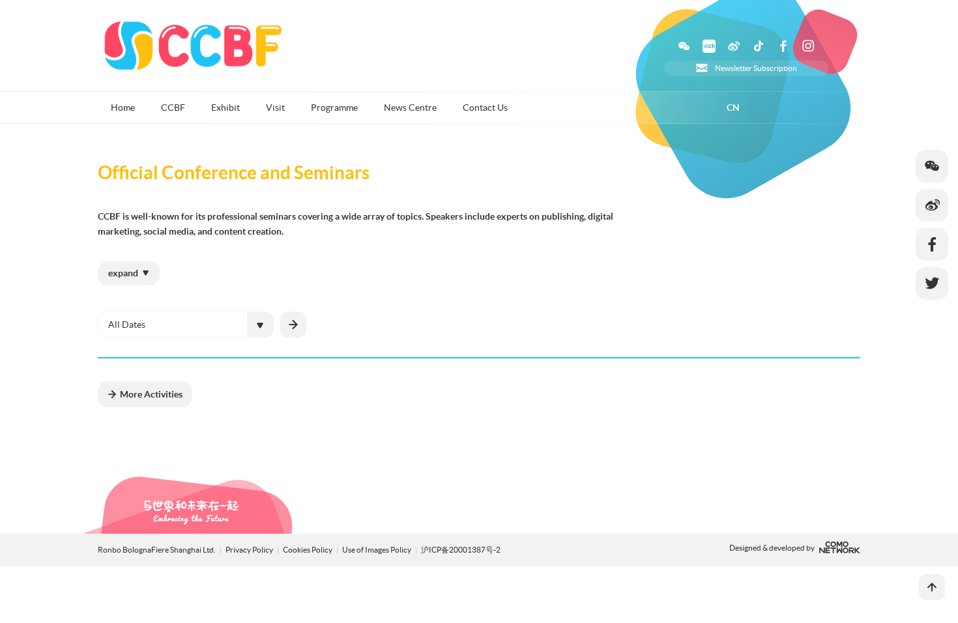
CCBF (173, 107)
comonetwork (839, 547)
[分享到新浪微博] (932, 205)
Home (123, 107)
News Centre (410, 107)
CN (733, 107)
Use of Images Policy (377, 549)
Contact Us (485, 107)
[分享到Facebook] (932, 244)
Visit (275, 107)
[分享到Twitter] (932, 283)
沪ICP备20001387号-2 (461, 549)
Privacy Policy (249, 549)
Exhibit (225, 107)
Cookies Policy (308, 549)
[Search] (293, 325)
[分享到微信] (932, 166)
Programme (334, 107)
